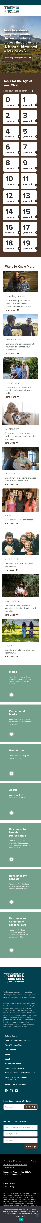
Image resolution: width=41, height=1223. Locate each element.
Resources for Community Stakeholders (16, 1078)
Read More (11, 310)
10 (9, 178)
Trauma (9, 645)
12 (9, 195)
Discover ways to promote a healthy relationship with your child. (19, 390)
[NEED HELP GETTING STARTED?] (32, 91)
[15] (36, 216)
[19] (36, 248)
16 (9, 227)
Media (7, 1054)
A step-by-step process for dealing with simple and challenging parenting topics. (18, 303)
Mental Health (12, 559)
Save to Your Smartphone (16, 1084)
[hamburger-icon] (35, 10)
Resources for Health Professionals (20, 1073)
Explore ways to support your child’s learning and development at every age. (20, 436)
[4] (19, 136)
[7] (36, 152)
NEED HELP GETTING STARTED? (17, 91)
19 (26, 243)
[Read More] (18, 310)
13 (26, 195)
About (7, 1059)
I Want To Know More (14, 1045)
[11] (36, 185)
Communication (14, 339)
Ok (21, 1219)
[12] (19, 201)
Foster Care (11, 515)
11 (26, 178)
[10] (19, 185)
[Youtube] (16, 1090)
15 (26, 211)
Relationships (13, 383)
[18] (19, 248)
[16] (19, 232)
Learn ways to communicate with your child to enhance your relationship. (20, 347)
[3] (36, 120)
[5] (36, 136)
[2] (19, 120)
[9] (36, 168)
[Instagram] (11, 1090)
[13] (36, 201)
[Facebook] (6, 1090)
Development (12, 429)
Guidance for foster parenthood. (19, 519)
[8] (19, 168)
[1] (36, 105)
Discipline (10, 473)
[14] (19, 216)
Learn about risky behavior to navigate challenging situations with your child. (20, 608)
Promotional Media (13, 1063)
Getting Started (11, 1036)
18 (9, 243)
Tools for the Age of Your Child (18, 1040)
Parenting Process (15, 296)
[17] (36, 232)
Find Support (10, 1050)
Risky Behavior (12, 601)
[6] (19, 152)
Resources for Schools (14, 1068)
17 (26, 227)
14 (9, 211)
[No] (37, 1215)
